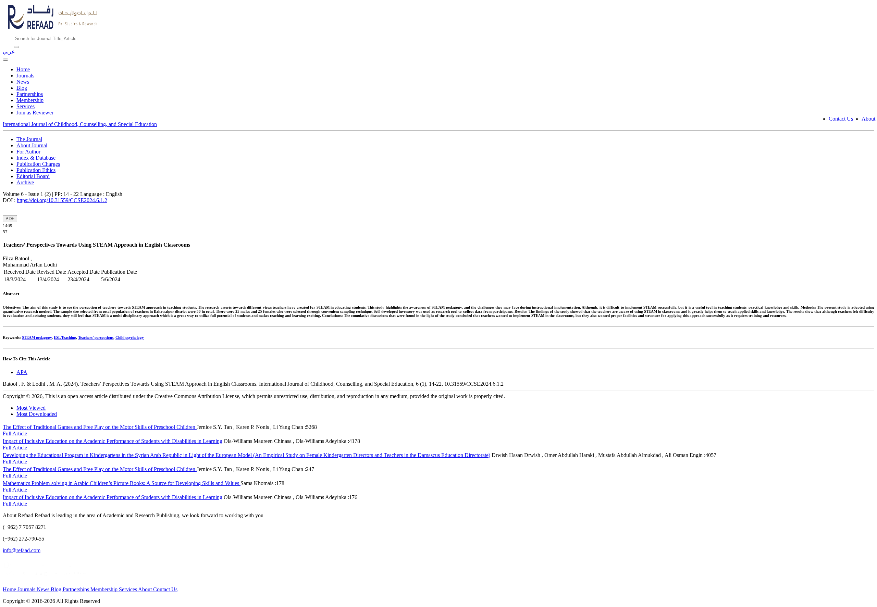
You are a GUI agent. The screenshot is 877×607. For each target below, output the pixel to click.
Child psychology (129, 337)
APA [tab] (21, 372)
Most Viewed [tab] (31, 408)
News (22, 82)
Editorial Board (33, 176)
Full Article (15, 433)
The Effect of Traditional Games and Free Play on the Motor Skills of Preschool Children (100, 427)
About (868, 119)
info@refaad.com (21, 550)
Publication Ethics (35, 170)
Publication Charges (38, 164)
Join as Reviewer (34, 112)
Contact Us (841, 119)
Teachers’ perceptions (95, 337)
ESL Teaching (65, 337)
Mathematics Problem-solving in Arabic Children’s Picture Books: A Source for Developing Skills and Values (121, 483)
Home (23, 69)
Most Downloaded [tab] (36, 414)
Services (25, 106)
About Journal (31, 145)
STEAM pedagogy (37, 337)
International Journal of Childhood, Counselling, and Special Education (80, 124)
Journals (25, 75)
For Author (28, 151)
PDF (9, 218)
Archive (25, 182)
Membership (30, 100)
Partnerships (29, 94)
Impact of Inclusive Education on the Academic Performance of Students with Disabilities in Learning (112, 441)
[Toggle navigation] (5, 60)
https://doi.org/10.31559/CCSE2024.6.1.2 (62, 200)
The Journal (29, 139)
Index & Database (35, 158)
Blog (21, 88)
